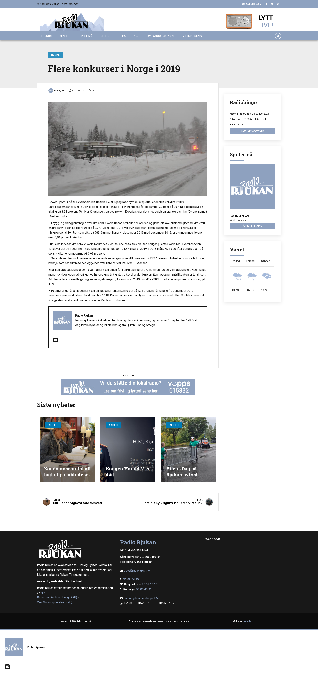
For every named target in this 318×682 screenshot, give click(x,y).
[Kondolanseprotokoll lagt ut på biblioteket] (67, 449)
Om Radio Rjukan (160, 36)
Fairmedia (247, 621)
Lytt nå (87, 36)
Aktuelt (53, 425)
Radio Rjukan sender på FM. (141, 598)
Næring (55, 55)
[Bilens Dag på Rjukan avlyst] (188, 449)
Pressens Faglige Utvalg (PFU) (57, 597)
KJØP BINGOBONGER (252, 130)
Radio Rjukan (59, 90)
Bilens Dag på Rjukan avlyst (182, 471)
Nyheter (66, 36)
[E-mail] (55, 341)
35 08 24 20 (131, 579)
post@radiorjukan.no (137, 570)
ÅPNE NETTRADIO (252, 225)
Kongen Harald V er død (128, 471)
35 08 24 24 (149, 584)
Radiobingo (130, 36)
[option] (127, 149)
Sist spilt (107, 36)
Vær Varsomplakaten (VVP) (54, 602)
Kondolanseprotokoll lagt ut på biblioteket (67, 471)
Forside (46, 36)
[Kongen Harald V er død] (128, 449)
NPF (43, 592)
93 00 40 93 (144, 589)
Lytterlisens (191, 36)
